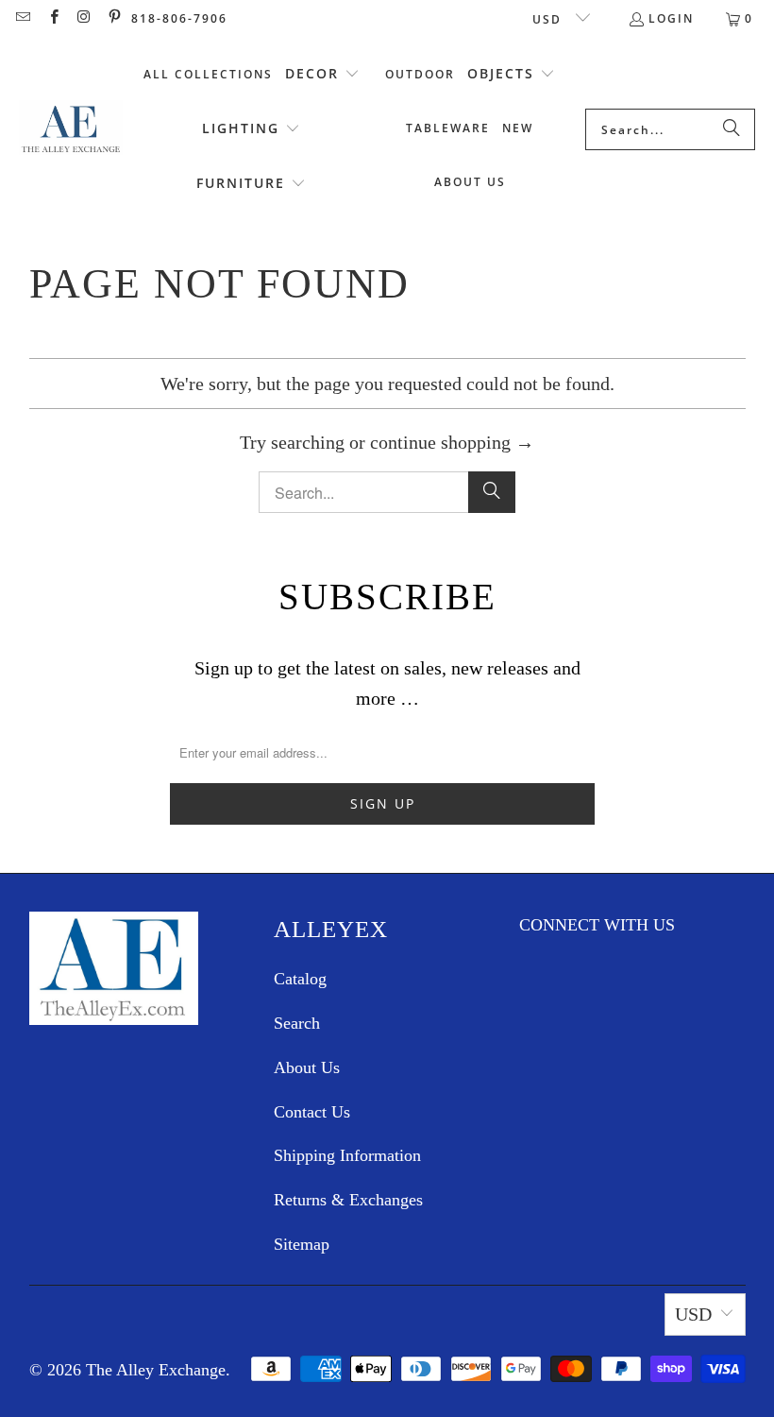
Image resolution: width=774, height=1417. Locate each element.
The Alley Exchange (156, 1369)
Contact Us (312, 1111)
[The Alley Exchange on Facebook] (52, 18)
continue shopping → (452, 442)
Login (671, 18)
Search (297, 1023)
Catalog (300, 978)
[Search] (731, 129)
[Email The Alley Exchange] (22, 18)
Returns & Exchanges (348, 1199)
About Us (307, 1067)
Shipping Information (347, 1155)
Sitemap (301, 1244)
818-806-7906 (179, 18)
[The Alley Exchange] (71, 129)
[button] (322, 74)
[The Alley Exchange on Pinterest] (114, 18)
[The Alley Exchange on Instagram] (84, 18)
